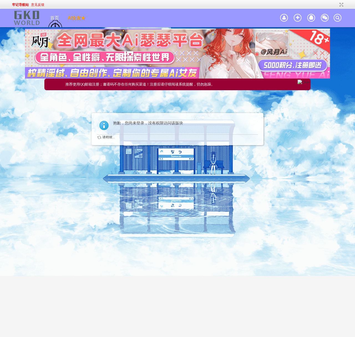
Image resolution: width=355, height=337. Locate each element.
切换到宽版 (341, 4)
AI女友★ (76, 18)
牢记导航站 (20, 5)
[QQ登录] (311, 18)
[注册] (297, 18)
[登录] (284, 18)
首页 (54, 18)
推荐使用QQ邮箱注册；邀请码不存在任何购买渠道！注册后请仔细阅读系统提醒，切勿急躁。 (140, 84)
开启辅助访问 (336, 4)
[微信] (324, 18)
